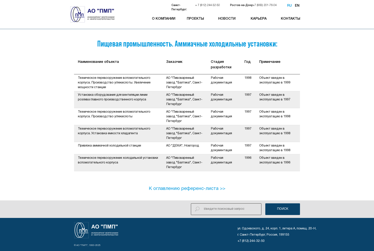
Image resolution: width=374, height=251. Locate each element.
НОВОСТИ (227, 18)
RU (289, 5)
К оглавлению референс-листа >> (187, 189)
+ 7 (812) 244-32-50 (207, 5)
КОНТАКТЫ (290, 18)
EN (297, 5)
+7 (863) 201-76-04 (265, 5)
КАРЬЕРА (259, 18)
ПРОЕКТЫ (195, 18)
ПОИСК (282, 209)
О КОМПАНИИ (163, 18)
